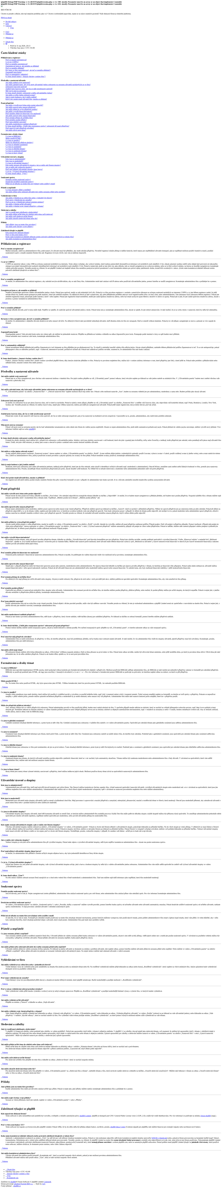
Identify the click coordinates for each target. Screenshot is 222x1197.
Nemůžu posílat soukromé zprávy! (18, 180)
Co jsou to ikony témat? (14, 153)
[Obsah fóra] (2, 6)
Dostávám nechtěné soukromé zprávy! (20, 182)
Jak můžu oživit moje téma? (16, 130)
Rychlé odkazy (11, 22)
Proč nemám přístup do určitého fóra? (19, 118)
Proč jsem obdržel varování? (16, 122)
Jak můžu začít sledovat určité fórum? (19, 216)
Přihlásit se (9, 38)
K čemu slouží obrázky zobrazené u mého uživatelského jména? (29, 93)
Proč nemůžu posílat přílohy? (16, 120)
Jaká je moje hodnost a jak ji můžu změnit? (21, 97)
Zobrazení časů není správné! (16, 87)
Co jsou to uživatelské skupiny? (17, 163)
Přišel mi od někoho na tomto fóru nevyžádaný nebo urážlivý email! (30, 184)
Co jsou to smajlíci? (13, 140)
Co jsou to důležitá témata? (15, 149)
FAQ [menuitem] (7, 32)
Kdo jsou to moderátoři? (14, 161)
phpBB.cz (17, 1186)
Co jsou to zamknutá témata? (16, 151)
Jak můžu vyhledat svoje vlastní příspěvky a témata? (25, 206)
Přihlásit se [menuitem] (9, 34)
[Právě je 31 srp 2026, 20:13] (6, 44)
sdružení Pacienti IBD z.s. (23, 1184)
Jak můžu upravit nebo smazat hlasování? (21, 116)
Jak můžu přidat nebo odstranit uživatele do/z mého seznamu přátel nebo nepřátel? (35, 192)
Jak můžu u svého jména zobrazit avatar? (20, 95)
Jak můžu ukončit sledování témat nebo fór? (22, 218)
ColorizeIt (47, 1182)
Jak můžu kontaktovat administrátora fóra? (21, 239)
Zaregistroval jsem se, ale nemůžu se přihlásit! (22, 66)
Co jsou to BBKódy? (13, 136)
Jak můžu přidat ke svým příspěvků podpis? (21, 109)
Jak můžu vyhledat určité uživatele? (18, 204)
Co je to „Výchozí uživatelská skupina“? (20, 171)
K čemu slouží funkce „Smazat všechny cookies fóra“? (26, 76)
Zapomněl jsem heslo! (14, 72)
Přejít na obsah (6, 18)
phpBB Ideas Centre (117, 1127)
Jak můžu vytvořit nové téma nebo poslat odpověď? (24, 105)
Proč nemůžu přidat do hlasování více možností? (23, 114)
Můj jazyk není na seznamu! (16, 91)
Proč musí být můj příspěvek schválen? (20, 128)
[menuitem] (17, 1174)
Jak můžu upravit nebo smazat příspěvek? (21, 107)
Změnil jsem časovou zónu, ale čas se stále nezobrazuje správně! (29, 89)
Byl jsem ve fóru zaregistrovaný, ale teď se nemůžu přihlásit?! (28, 70)
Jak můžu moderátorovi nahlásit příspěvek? (21, 124)
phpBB (31, 429)
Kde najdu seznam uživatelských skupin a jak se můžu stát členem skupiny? (33, 165)
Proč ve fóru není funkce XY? (17, 235)
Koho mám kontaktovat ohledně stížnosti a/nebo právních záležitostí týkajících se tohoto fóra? (40, 237)
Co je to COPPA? (12, 62)
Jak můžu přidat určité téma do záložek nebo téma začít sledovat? (29, 214)
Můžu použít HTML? (13, 138)
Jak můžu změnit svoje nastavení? (18, 82)
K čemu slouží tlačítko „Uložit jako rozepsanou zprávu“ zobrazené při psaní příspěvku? (37, 126)
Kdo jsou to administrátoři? (15, 159)
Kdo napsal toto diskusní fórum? (17, 233)
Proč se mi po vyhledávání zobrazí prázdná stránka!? (25, 202)
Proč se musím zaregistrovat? (16, 60)
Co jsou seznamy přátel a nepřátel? (18, 190)
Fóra (7, 24)
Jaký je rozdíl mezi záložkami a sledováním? (22, 212)
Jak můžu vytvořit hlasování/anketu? (19, 111)
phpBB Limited (85, 1116)
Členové (9, 26)
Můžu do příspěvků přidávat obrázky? (19, 142)
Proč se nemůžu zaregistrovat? (17, 64)
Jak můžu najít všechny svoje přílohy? (19, 227)
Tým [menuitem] (12, 28)
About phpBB (205, 1116)
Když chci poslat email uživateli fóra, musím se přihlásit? (26, 99)
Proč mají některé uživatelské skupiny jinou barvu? (24, 169)
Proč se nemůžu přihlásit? (15, 68)
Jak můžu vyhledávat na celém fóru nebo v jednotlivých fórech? (29, 198)
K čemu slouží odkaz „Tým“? (16, 174)
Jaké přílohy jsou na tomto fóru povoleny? (21, 224)
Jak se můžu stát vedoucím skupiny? (19, 167)
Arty (43, 1184)
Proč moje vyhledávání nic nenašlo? (19, 200)
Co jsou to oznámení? (13, 147)
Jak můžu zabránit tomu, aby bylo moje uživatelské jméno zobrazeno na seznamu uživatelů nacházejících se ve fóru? (48, 85)
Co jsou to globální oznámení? (17, 145)
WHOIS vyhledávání (159, 1138)
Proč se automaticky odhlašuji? (17, 74)
